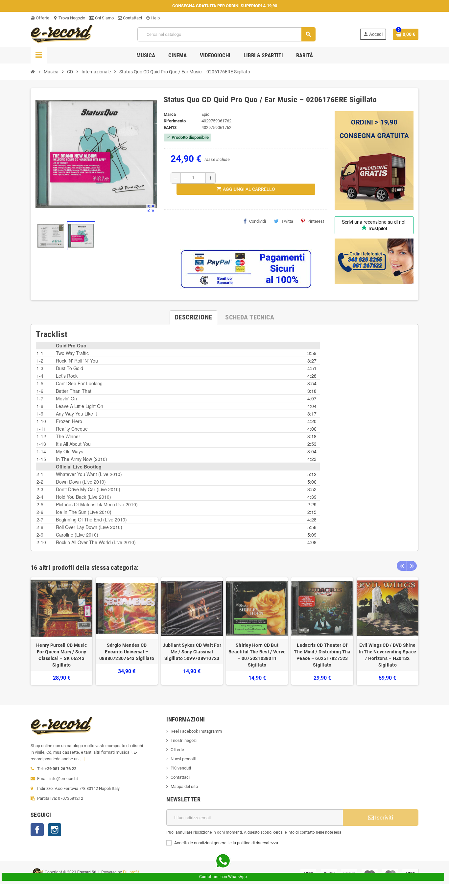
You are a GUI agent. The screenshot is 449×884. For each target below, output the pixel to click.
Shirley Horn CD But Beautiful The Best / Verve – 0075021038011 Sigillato (257, 655)
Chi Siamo (104, 17)
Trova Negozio (69, 17)
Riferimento (175, 120)
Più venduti (181, 768)
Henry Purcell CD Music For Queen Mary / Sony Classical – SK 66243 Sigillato (61, 655)
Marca (170, 114)
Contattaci (132, 17)
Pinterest (315, 221)
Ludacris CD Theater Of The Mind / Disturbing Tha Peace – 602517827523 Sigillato (322, 655)
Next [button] (412, 566)
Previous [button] (402, 566)
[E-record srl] (62, 33)
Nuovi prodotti (183, 758)
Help (153, 17)
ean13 (170, 127)
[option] (61, 631)
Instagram (54, 829)
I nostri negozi (184, 740)
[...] (82, 758)
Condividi (257, 221)
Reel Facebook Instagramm (196, 731)
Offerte (40, 17)
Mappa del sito (184, 786)
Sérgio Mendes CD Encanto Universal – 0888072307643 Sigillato (126, 652)
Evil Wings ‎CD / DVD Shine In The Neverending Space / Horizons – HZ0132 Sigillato (387, 655)
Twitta (287, 221)
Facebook (37, 829)
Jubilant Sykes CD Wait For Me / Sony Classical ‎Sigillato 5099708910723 (192, 652)
